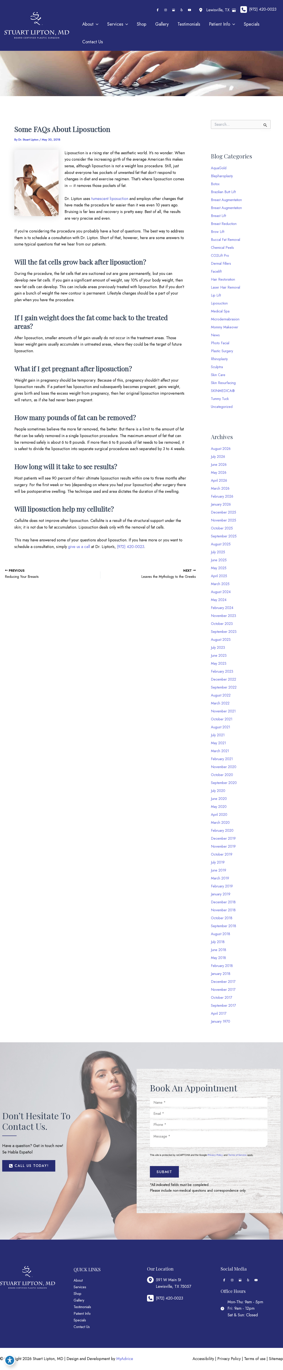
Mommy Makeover (224, 327)
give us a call (79, 547)
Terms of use (255, 1359)
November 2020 (223, 766)
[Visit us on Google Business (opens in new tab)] (173, 9)
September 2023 (224, 631)
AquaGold (218, 168)
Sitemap (276, 1359)
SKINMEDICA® (223, 390)
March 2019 (220, 878)
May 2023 (218, 663)
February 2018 (222, 965)
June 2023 (219, 655)
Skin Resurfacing (223, 382)
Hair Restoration (223, 279)
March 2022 (220, 703)
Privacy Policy (215, 1155)
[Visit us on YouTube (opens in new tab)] (189, 9)
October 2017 (221, 997)
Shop (77, 1293)
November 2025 (223, 520)
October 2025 (222, 528)
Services (80, 1287)
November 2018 (223, 910)
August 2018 (220, 933)
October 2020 (222, 774)
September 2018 (223, 926)
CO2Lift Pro (220, 255)
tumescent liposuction (109, 199)
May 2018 (218, 957)
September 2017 (223, 1005)
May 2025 (218, 568)
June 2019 (218, 870)
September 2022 (224, 687)
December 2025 (223, 512)
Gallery (79, 1300)
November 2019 (223, 846)
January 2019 (220, 894)
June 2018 (218, 949)
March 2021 (220, 751)
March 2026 (220, 488)
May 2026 (218, 472)
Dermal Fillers (221, 263)
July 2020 (218, 790)
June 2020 (219, 798)
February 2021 (222, 758)
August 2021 (220, 727)
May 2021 (218, 743)
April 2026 (219, 480)
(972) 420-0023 (130, 547)
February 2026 (222, 496)
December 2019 (223, 838)
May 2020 (219, 806)
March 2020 (220, 822)
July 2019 (218, 862)
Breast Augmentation (226, 199)
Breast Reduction (224, 223)
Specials (80, 1320)
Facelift (216, 271)
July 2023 (218, 647)
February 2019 (222, 886)
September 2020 (224, 782)
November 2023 (223, 615)
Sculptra (217, 366)
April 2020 (219, 814)
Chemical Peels (222, 247)
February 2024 (222, 607)
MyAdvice (124, 1359)
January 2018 (220, 973)
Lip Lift (216, 295)
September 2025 (224, 536)
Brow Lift (217, 231)
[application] (96, 24)
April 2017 (218, 1013)
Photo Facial (220, 343)
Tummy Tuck (220, 398)
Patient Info (82, 1313)
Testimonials (82, 1306)
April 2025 (219, 575)
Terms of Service (237, 1155)
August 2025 (221, 544)
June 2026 (219, 464)
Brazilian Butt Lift (223, 191)
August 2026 (221, 448)
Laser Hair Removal (225, 287)
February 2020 (222, 830)
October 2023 (222, 623)
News (215, 335)
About (78, 1280)
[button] (28, 1166)
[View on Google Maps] (234, 10)
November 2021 (223, 711)
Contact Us (82, 1326)
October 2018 (221, 918)
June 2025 (219, 560)
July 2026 (218, 456)
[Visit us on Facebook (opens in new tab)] (157, 9)
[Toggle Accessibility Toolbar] (9, 1360)
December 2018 (223, 902)
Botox (215, 183)
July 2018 (218, 941)
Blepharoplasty (222, 176)
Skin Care (218, 374)
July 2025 (218, 552)
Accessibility (203, 1359)
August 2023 (221, 639)
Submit (164, 1171)
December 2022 (223, 679)
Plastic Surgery (222, 351)
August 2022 (221, 695)
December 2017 (223, 981)
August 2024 (221, 591)
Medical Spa (220, 311)
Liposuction (219, 303)
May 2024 (218, 599)
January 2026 (221, 504)
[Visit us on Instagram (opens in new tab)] (165, 9)
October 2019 (221, 854)
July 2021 (218, 735)
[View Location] (201, 10)
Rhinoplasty (219, 359)
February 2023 (222, 671)
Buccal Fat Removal (225, 239)
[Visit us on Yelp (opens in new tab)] (181, 9)
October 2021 (221, 719)
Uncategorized (222, 406)
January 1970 (220, 1021)
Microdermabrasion (225, 319)
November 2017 (223, 989)
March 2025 (220, 583)
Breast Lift (218, 215)
